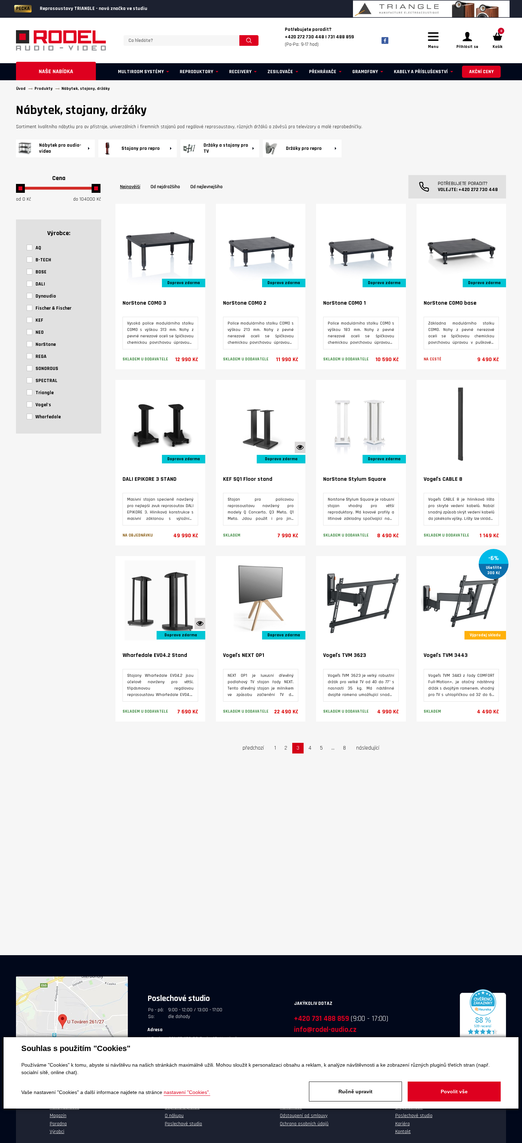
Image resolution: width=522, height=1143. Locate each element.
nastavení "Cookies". (187, 1092)
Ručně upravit (355, 1091)
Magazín (58, 1115)
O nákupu (174, 1115)
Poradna (58, 1124)
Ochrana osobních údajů (304, 1124)
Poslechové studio (183, 1124)
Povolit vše (454, 1091)
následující (367, 748)
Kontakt (403, 1131)
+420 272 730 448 (478, 189)
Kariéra (402, 1124)
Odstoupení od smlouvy (303, 1115)
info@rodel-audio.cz (325, 1029)
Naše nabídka (56, 71)
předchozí (253, 748)
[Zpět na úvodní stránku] (61, 40)
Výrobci (57, 1131)
